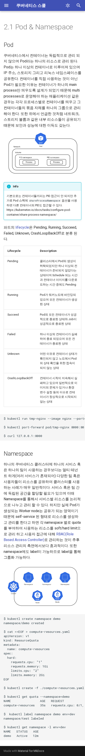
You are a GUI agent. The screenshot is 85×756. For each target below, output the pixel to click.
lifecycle (22, 227)
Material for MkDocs (31, 751)
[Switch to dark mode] (67, 5)
